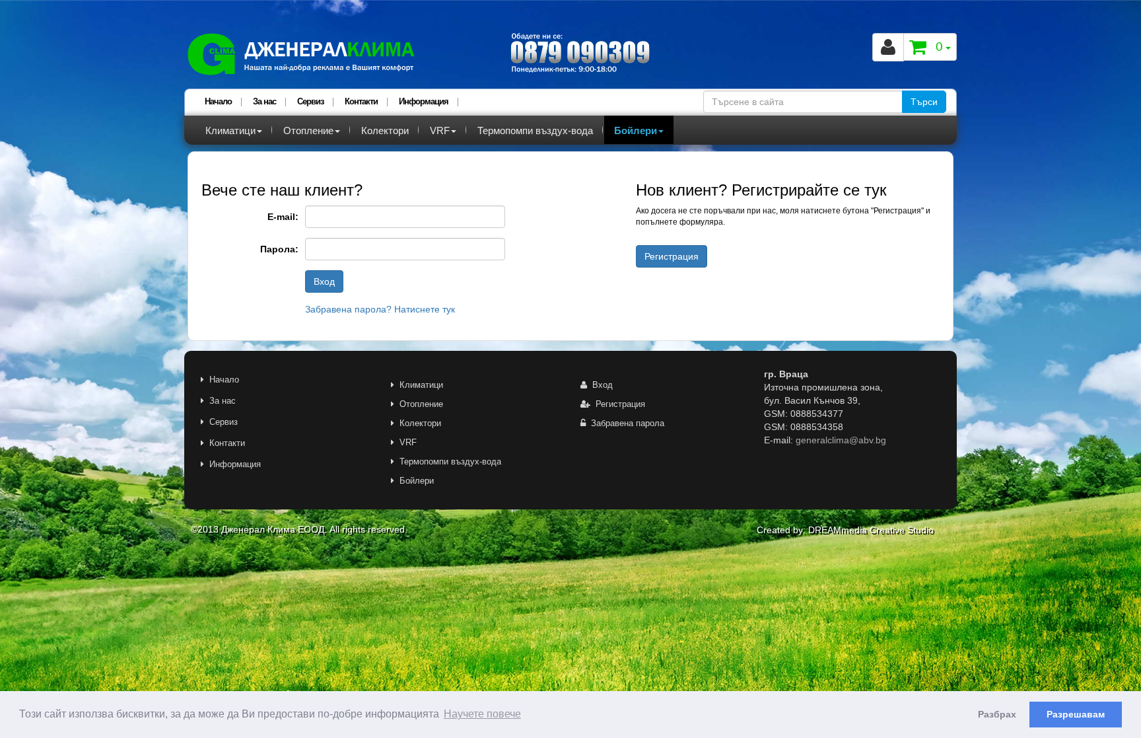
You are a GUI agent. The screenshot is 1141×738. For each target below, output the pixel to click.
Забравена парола (625, 423)
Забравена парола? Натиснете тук (380, 309)
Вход (600, 385)
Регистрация (617, 404)
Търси (924, 101)
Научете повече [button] (482, 714)
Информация (423, 101)
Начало (218, 101)
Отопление (308, 130)
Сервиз (310, 101)
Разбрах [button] (997, 714)
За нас (264, 101)
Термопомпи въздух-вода (535, 130)
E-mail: (282, 216)
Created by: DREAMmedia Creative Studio (845, 530)
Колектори (385, 130)
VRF (440, 130)
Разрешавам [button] (1076, 714)
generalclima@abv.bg (841, 440)
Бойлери (635, 130)
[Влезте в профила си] (888, 47)
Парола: (279, 249)
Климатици (230, 130)
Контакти (361, 101)
